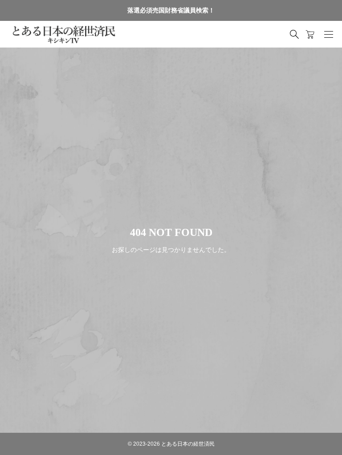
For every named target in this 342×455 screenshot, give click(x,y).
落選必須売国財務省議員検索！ (171, 10)
